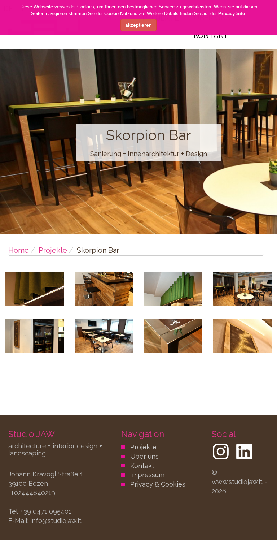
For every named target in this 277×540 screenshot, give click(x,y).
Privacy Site (231, 13)
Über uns (144, 456)
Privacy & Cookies (157, 484)
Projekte (53, 250)
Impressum (147, 475)
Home (18, 250)
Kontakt (211, 35)
